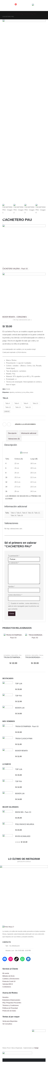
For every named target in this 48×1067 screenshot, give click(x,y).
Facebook (4, 424)
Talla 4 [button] (7, 403)
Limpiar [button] (6, 411)
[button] (4, 5)
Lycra (23, 392)
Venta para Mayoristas (9, 1021)
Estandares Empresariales (11, 1000)
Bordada (28, 655)
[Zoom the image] (24, 867)
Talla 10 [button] (35, 403)
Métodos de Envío (8, 976)
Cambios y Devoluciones (10, 978)
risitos (31, 392)
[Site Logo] (39, 5)
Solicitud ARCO (7, 984)
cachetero (18, 392)
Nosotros (5, 997)
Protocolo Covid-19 (8, 981)
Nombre (11, 586)
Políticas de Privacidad (10, 1008)
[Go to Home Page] (3, 13)
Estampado (7, 655)
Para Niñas (35, 655)
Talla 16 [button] (28, 407)
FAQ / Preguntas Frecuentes (11, 1002)
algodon (11, 392)
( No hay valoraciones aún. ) (22, 320)
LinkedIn (9, 424)
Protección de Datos (9, 1011)
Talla (5, 398)
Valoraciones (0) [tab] (14, 439)
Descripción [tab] (12, 433)
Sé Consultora (7, 1024)
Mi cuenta (5, 973)
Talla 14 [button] (18, 407)
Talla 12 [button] (8, 407)
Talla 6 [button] (17, 403)
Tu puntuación (13, 556)
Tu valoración (13, 563)
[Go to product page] (13, 643)
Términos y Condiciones (10, 1005)
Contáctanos (6, 987)
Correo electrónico (15, 595)
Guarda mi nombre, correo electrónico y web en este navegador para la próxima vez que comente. (23, 606)
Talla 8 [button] (26, 403)
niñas (27, 392)
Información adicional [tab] (28, 433)
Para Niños (14, 655)
